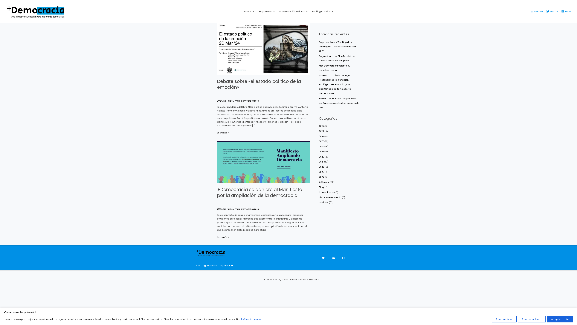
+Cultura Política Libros (292, 11)
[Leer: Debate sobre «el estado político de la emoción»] (263, 48)
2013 (321, 126)
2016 (321, 136)
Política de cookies (251, 319)
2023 (321, 171)
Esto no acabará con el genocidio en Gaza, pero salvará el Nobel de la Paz (339, 103)
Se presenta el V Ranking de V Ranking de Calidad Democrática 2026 (337, 46)
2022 (321, 166)
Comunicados (327, 192)
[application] (253, 11)
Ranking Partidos (321, 11)
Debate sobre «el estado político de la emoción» (259, 84)
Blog (321, 187)
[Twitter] (323, 258)
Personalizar (504, 319)
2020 (321, 156)
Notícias (228, 100)
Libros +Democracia (330, 197)
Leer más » (223, 132)
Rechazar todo (531, 319)
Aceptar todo (560, 319)
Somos (248, 11)
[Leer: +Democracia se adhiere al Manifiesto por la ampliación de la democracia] (263, 162)
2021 (321, 161)
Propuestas (265, 11)
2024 (219, 100)
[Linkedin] (333, 258)
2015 (321, 131)
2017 (321, 141)
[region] (288, 316)
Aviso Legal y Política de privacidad (214, 265)
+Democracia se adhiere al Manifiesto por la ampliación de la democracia (259, 192)
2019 (321, 151)
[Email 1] (343, 258)
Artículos (324, 182)
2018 (321, 146)
